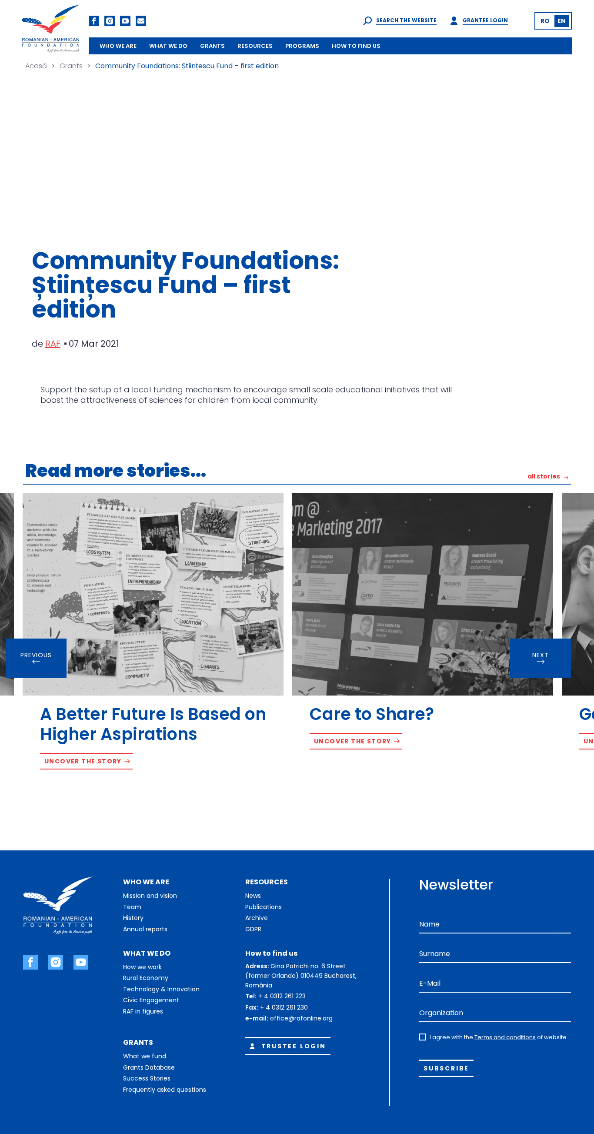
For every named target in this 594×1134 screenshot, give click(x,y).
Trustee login (293, 1046)
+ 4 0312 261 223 (282, 996)
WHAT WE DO (168, 46)
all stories (543, 477)
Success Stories (146, 1078)
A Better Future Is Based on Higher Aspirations (153, 724)
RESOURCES (255, 46)
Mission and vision (150, 895)
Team (132, 907)
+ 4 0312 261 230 (284, 1007)
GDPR (253, 929)
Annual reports (145, 929)
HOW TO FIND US (356, 46)
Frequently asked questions (164, 1089)
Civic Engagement (151, 1000)
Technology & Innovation (161, 989)
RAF (52, 344)
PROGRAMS (302, 46)
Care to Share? (372, 714)
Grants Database (149, 1067)
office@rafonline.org (301, 1018)
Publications (263, 907)
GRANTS (212, 46)
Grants (71, 66)
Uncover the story (83, 761)
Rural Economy (145, 977)
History (133, 917)
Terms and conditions (505, 1037)
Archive (256, 917)
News (253, 895)
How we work (142, 967)
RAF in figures (143, 1011)
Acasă (36, 66)
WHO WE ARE (118, 46)
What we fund (144, 1056)
